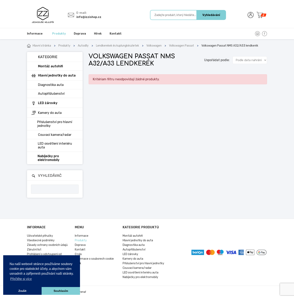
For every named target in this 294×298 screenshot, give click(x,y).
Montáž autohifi (133, 235)
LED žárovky (130, 254)
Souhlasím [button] (61, 290)
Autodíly (83, 45)
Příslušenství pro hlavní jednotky (143, 263)
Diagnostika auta (134, 245)
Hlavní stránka (42, 45)
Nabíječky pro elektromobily (140, 277)
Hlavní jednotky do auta (138, 240)
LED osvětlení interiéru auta (140, 272)
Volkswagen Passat (181, 45)
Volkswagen (154, 45)
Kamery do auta (133, 258)
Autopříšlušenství (134, 249)
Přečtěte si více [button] (21, 279)
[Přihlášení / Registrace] (251, 15)
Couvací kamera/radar (137, 268)
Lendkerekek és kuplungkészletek (117, 45)
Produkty (64, 45)
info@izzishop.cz (88, 17)
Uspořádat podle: (217, 60)
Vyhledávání (211, 15)
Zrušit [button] (22, 290)
